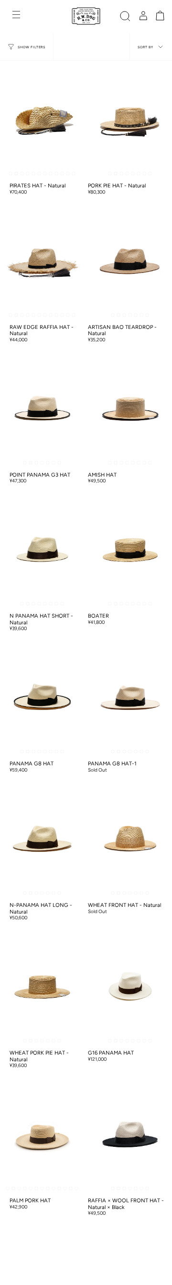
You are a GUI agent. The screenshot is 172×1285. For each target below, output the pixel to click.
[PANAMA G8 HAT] (42, 698)
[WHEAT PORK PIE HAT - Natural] (42, 987)
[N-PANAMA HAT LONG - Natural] (42, 839)
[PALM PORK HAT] (42, 1135)
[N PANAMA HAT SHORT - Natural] (42, 550)
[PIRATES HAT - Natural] (42, 120)
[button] (125, 16)
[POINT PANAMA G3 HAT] (42, 409)
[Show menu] (17, 16)
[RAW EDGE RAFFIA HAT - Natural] (42, 261)
